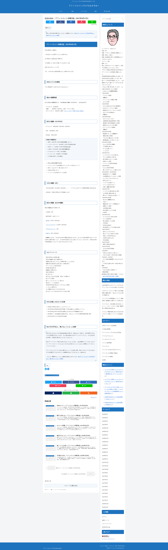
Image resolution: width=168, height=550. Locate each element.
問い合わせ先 (121, 545)
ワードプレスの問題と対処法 (109, 353)
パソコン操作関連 (107, 342)
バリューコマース (50, 224)
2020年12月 (105, 428)
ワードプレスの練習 (107, 356)
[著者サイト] (53, 393)
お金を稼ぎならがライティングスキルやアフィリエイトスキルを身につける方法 (112, 286)
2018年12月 (105, 438)
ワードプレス (105, 346)
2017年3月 (105, 493)
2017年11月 (105, 466)
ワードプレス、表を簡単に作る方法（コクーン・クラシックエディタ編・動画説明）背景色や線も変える (112, 306)
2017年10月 (105, 469)
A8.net (47, 220)
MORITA (108, 404)
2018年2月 (105, 455)
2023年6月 (105, 414)
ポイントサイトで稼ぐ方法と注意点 (73, 111)
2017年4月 (105, 490)
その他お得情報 (106, 329)
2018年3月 (105, 452)
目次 (116, 545)
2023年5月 (105, 417)
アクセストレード (50, 229)
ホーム (102, 545)
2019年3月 (105, 435)
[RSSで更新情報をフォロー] (88, 393)
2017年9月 (105, 472)
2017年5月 (105, 486)
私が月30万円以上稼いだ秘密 (111, 276)
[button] (122, 19)
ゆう (107, 383)
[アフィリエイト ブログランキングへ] (105, 536)
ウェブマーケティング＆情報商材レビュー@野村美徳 (113, 391)
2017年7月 (105, 479)
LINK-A (48, 233)
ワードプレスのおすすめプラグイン (111, 349)
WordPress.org (106, 527)
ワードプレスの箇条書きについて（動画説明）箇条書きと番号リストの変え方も (112, 299)
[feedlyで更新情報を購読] (71, 393)
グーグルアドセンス (107, 336)
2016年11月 (105, 507)
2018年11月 (105, 441)
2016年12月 (105, 503)
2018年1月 (105, 459)
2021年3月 (105, 424)
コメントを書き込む (71, 485)
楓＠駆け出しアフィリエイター (114, 374)
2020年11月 (105, 431)
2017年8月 (105, 476)
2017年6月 (105, 483)
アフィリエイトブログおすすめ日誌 (52, 375)
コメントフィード (107, 523)
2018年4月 (105, 448)
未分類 (104, 360)
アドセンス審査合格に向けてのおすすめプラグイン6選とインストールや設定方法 (112, 314)
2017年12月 (105, 462)
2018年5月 (105, 445)
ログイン (104, 516)
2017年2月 (105, 497)
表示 (49, 27)
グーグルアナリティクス (108, 339)
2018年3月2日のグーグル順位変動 (113, 397)
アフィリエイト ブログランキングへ (108, 538)
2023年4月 (105, 421)
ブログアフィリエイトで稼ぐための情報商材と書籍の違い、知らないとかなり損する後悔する (112, 293)
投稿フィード (105, 520)
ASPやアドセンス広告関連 (109, 325)
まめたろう (109, 399)
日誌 (106, 545)
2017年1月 (105, 500)
